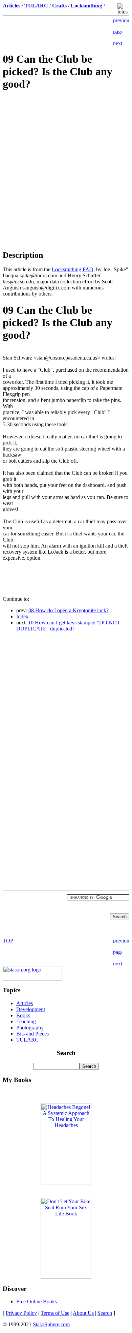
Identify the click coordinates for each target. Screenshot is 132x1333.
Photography (30, 1027)
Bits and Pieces (32, 1033)
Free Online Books (36, 1301)
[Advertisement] (66, 145)
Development (30, 1009)
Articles (24, 1003)
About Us (83, 1313)
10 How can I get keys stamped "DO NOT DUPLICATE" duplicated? (68, 625)
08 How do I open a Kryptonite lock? (68, 610)
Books (23, 1015)
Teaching (26, 1021)
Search (104, 1313)
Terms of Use (55, 1313)
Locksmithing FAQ (72, 269)
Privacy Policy (21, 1313)
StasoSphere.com (51, 1324)
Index (22, 616)
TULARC (27, 1040)
